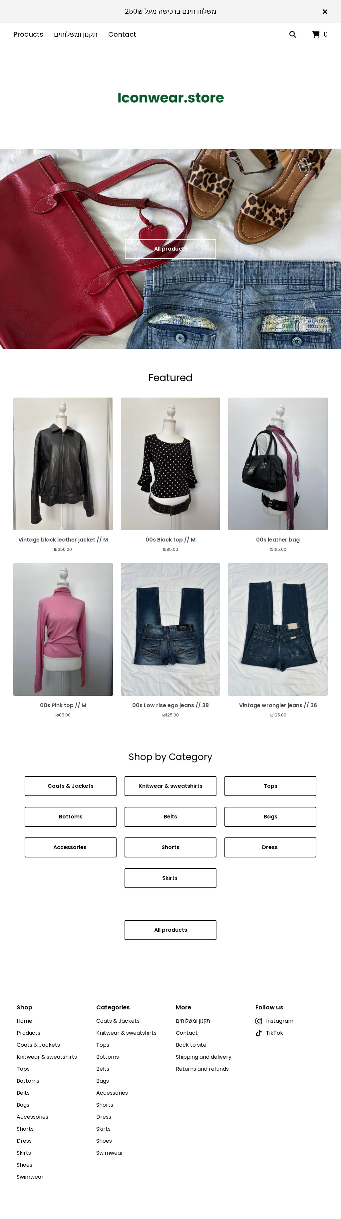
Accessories (70, 847)
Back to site (191, 1045)
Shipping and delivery (203, 1057)
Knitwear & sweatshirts (170, 786)
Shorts (170, 847)
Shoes (24, 1165)
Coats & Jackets (71, 786)
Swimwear (30, 1177)
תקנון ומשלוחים (76, 34)
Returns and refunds (202, 1069)
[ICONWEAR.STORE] (170, 98)
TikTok (274, 1033)
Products (28, 34)
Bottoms (71, 816)
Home (24, 1021)
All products (170, 249)
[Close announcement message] (325, 11)
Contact (122, 34)
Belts (170, 816)
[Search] (293, 34)
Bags (270, 816)
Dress (270, 847)
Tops (270, 786)
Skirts (170, 878)
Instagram (279, 1021)
